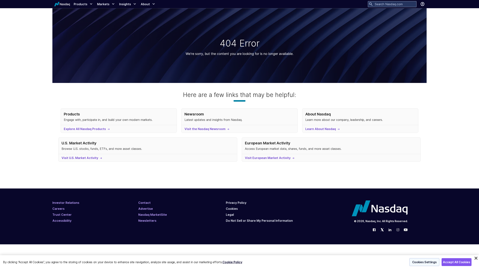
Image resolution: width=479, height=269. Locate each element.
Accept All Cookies (456, 262)
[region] (239, 262)
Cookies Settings (424, 262)
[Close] (476, 258)
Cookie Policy (232, 262)
